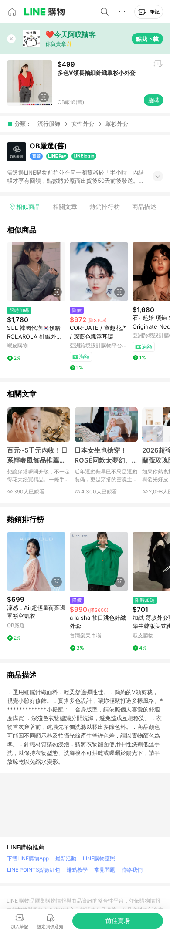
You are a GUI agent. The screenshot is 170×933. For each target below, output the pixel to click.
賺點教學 (77, 869)
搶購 (153, 100)
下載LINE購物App (28, 858)
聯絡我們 (132, 869)
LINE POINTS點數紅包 (33, 869)
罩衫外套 (116, 124)
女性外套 (82, 123)
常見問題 (104, 869)
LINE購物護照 (99, 858)
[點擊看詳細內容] (36, 271)
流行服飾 (48, 123)
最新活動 (65, 858)
